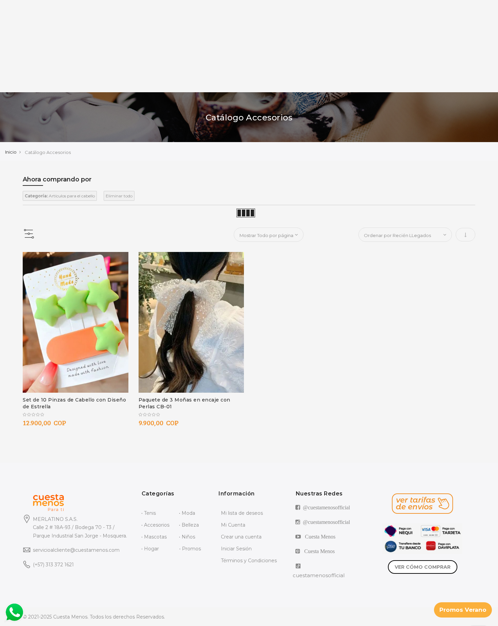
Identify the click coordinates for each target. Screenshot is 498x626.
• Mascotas (154, 537)
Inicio (11, 152)
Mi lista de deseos (242, 513)
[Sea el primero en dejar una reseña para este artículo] (75, 415)
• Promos (190, 549)
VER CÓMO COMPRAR (423, 567)
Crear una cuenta (241, 537)
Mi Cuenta (233, 525)
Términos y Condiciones (249, 560)
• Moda (187, 513)
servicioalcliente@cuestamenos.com (76, 550)
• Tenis (148, 513)
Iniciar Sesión (236, 549)
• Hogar (150, 549)
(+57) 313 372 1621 (53, 565)
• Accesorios (155, 525)
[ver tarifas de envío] (422, 503)
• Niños (187, 537)
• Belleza (189, 525)
